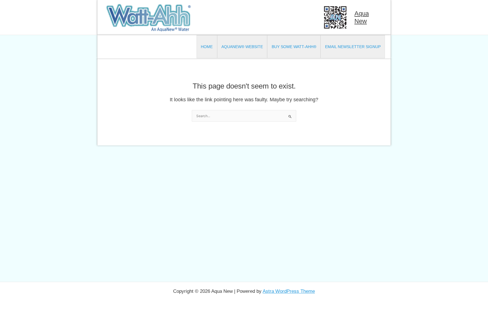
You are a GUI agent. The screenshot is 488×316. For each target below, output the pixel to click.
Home (207, 46)
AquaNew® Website (242, 46)
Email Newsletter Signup (353, 46)
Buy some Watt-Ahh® (294, 46)
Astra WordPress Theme (289, 291)
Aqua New (361, 17)
